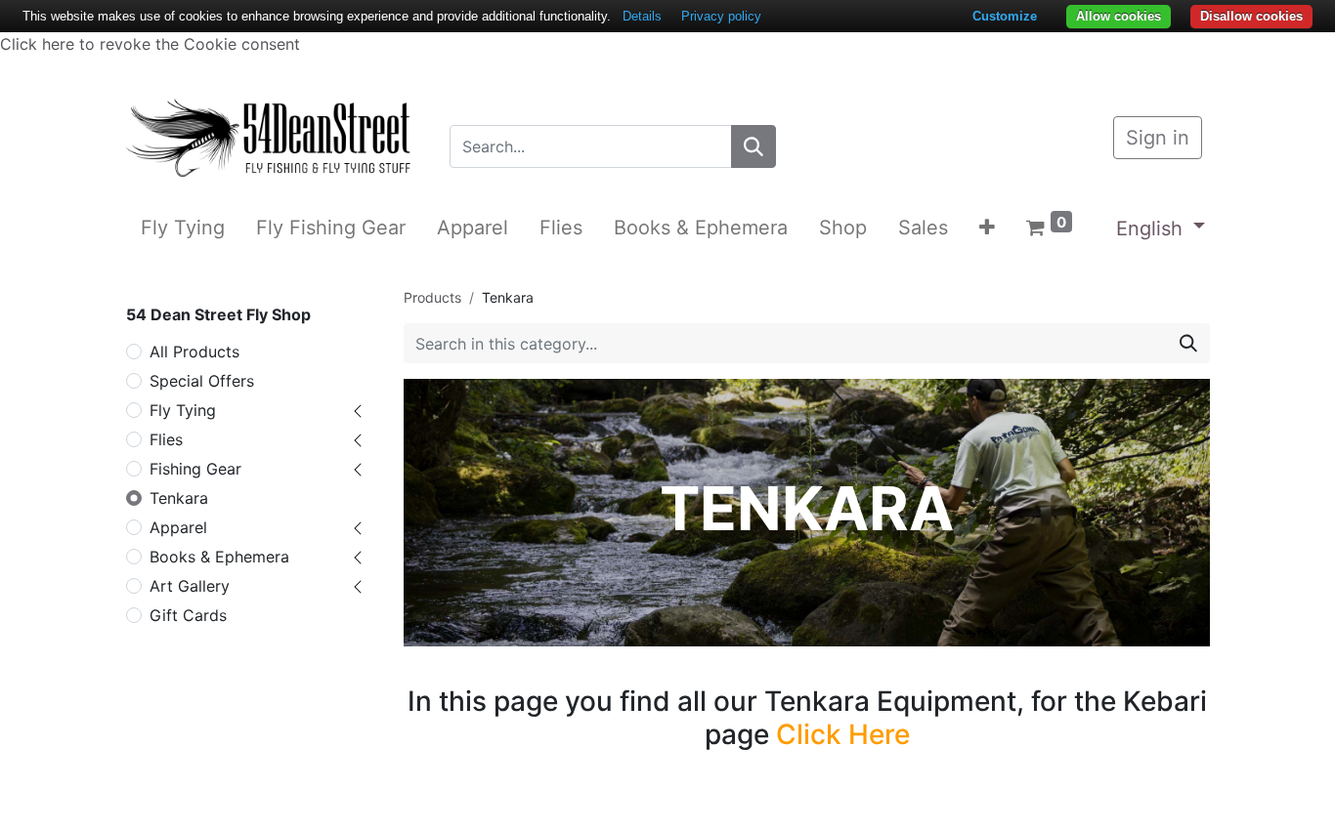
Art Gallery (190, 586)
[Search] (753, 146)
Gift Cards (188, 615)
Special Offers (202, 381)
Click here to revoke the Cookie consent (150, 44)
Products (432, 297)
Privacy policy (721, 16)
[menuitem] (182, 227)
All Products (194, 351)
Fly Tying (183, 410)
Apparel (178, 527)
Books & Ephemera (219, 556)
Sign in (1157, 137)
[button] (987, 227)
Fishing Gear (195, 468)
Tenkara (179, 498)
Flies (166, 439)
